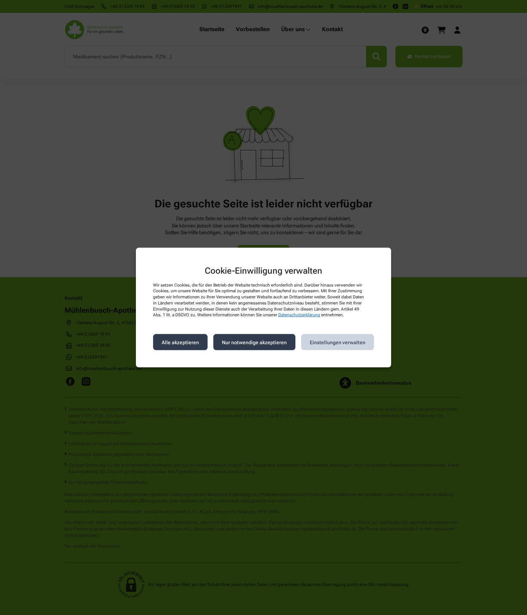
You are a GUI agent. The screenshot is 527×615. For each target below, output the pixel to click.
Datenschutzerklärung (299, 314)
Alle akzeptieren (180, 342)
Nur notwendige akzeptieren (254, 342)
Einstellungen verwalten (337, 342)
